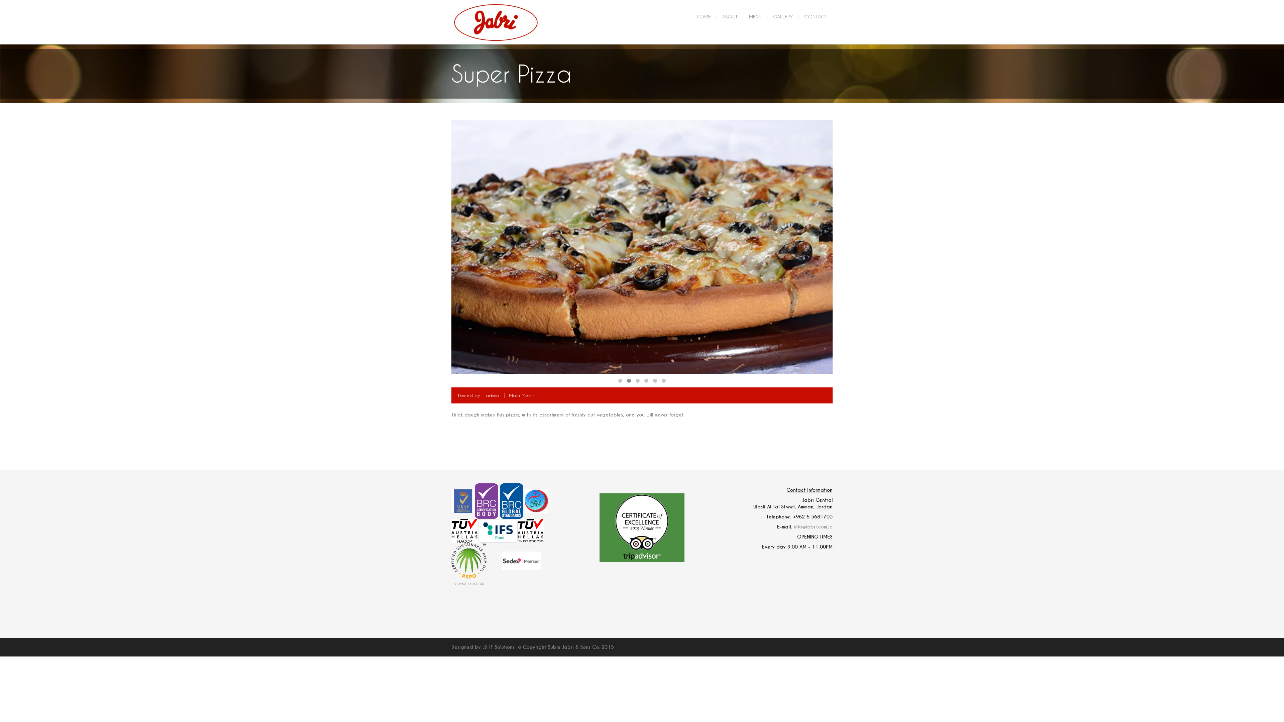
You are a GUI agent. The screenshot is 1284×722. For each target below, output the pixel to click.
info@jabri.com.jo (813, 527)
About (730, 16)
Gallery (783, 16)
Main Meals (522, 395)
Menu (755, 16)
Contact (815, 16)
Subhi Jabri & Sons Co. (574, 647)
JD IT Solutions (499, 647)
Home (704, 16)
